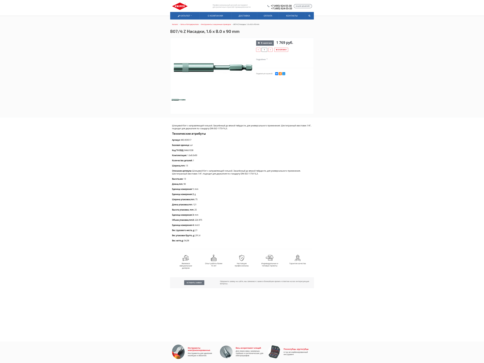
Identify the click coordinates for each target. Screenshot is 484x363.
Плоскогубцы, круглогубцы (296, 349)
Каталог (185, 15)
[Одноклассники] (280, 73)
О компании (215, 15)
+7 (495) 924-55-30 (281, 5)
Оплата (268, 15)
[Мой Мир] (283, 73)
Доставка (244, 15)
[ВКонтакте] (276, 73)
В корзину (281, 50)
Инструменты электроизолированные (199, 349)
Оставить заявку (194, 283)
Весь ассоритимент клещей (248, 348)
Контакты (292, 15)
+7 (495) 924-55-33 (281, 8)
